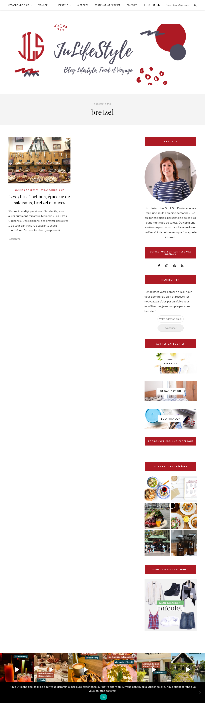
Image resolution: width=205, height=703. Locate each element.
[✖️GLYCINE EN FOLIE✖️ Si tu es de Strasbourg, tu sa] (188, 670)
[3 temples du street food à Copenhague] (157, 516)
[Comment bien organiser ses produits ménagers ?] (184, 543)
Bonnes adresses (26, 190)
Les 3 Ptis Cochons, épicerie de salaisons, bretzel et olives (39, 199)
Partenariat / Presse (108, 5)
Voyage (43, 5)
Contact (132, 5)
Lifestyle (62, 5)
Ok (103, 697)
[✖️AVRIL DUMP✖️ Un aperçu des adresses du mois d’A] (119, 670)
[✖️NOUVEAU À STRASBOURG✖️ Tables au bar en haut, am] (17, 670)
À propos (82, 5)
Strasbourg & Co (18, 5)
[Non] (200, 692)
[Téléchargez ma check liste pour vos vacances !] (184, 489)
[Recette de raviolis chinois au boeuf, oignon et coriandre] (157, 489)
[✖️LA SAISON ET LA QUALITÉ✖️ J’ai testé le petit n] (154, 670)
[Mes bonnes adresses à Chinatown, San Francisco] (157, 543)
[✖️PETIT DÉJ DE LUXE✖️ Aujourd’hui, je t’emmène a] (51, 670)
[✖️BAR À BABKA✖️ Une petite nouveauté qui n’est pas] (85, 670)
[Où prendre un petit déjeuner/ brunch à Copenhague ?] (184, 516)
